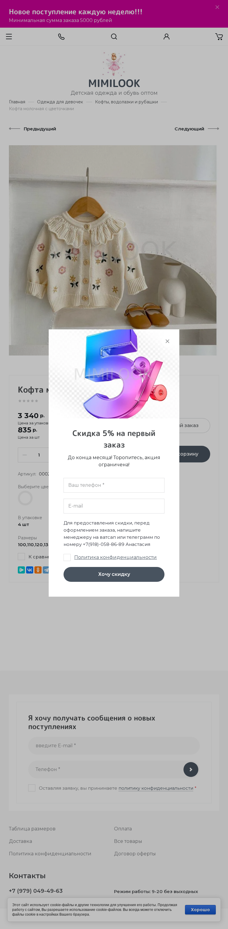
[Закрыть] (167, 341)
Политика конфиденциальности (115, 557)
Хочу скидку (114, 574)
